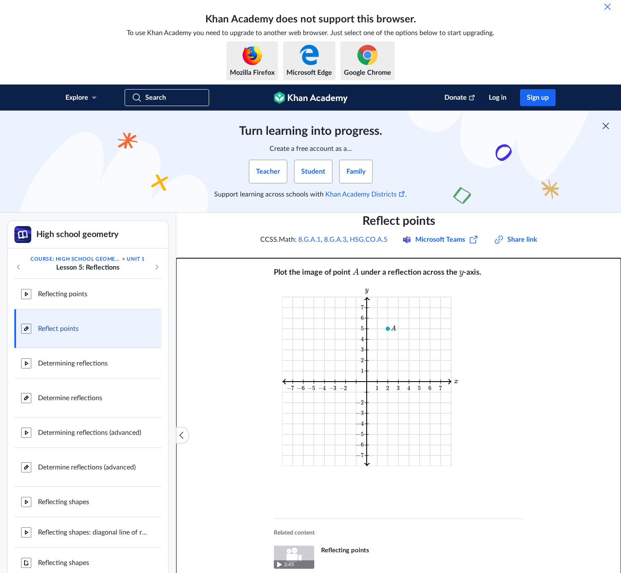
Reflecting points (62, 294)
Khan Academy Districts (361, 194)
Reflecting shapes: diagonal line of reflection (93, 532)
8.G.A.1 (309, 239)
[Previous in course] (19, 267)
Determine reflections (70, 398)
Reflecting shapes (63, 502)
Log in (498, 97)
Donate (455, 97)
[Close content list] (182, 435)
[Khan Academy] (311, 97)
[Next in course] (157, 267)
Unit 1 (136, 259)
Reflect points (58, 328)
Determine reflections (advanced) (87, 467)
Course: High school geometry (75, 259)
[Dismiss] (607, 7)
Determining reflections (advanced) (89, 432)
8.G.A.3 (335, 239)
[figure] (372, 376)
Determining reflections (73, 363)
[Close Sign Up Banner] (605, 125)
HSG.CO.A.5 (368, 239)
